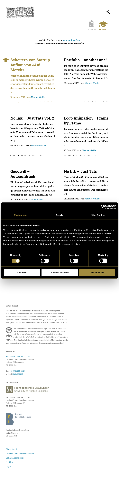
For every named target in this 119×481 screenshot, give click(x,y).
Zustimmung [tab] (20, 215)
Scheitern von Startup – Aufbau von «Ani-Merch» (31, 64)
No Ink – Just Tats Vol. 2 (32, 118)
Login (8, 466)
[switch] (45, 261)
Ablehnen (22, 272)
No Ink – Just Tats (80, 171)
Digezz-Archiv (12, 449)
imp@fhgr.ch (17, 374)
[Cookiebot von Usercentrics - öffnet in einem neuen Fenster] (103, 207)
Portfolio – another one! (85, 59)
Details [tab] (59, 215)
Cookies (9, 462)
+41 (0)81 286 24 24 (17, 371)
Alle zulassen (97, 272)
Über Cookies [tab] (98, 215)
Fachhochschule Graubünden (18, 356)
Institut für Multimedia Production (20, 453)
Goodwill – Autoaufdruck (22, 174)
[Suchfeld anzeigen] (108, 12)
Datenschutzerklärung (15, 458)
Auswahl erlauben (59, 272)
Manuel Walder (72, 40)
